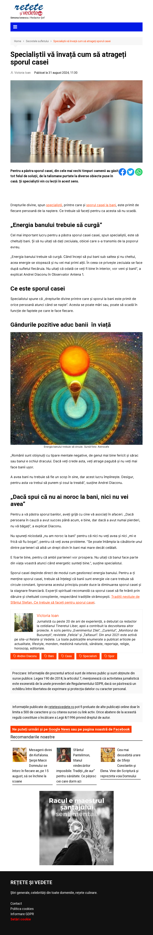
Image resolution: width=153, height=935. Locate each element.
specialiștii (54, 205)
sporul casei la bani (101, 205)
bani (51, 656)
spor (111, 656)
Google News (59, 729)
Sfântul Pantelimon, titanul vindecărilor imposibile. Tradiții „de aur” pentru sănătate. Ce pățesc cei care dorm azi (76, 765)
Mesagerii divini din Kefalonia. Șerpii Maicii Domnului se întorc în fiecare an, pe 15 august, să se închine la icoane (32, 765)
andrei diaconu (27, 656)
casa (68, 656)
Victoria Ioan (22, 72)
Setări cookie (20, 919)
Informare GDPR (22, 914)
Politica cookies (22, 909)
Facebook (121, 729)
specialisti (90, 656)
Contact (16, 903)
